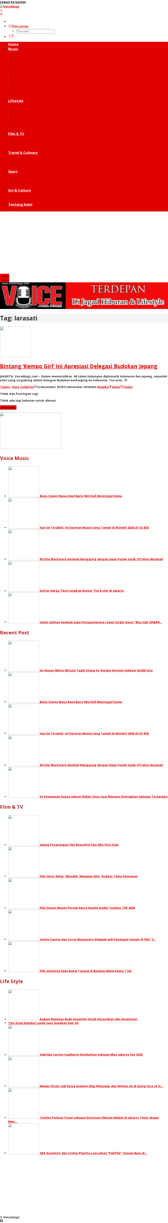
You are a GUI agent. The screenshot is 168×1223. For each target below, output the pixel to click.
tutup (5, 275)
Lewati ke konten (13, 2)
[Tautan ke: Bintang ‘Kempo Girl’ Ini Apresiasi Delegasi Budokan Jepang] (15, 356)
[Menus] (1, 10)
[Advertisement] (84, 243)
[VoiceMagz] (9, 6)
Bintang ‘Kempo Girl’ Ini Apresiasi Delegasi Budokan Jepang (78, 366)
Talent (5, 387)
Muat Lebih (8, 407)
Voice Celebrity (22, 387)
